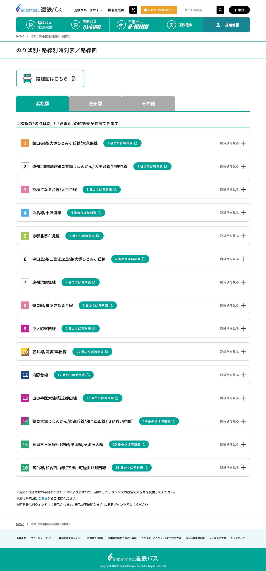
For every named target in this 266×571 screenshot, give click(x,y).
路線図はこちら (52, 78)
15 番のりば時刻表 (126, 444)
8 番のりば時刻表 (95, 305)
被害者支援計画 (95, 538)
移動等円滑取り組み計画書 (122, 538)
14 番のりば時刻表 (156, 421)
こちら (42, 498)
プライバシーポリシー (42, 538)
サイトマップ (238, 538)
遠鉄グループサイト (88, 10)
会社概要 (117, 10)
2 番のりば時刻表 (150, 166)
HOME (20, 36)
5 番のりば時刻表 (82, 236)
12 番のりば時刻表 (71, 375)
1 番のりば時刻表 (120, 143)
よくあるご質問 (218, 538)
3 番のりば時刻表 (99, 189)
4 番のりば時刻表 (84, 213)
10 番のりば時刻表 (90, 352)
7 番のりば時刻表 (78, 282)
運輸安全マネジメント (70, 538)
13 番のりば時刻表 (100, 398)
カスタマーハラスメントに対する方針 (161, 538)
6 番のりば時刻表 (128, 259)
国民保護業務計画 (195, 538)
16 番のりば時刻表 (129, 467)
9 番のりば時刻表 (78, 328)
